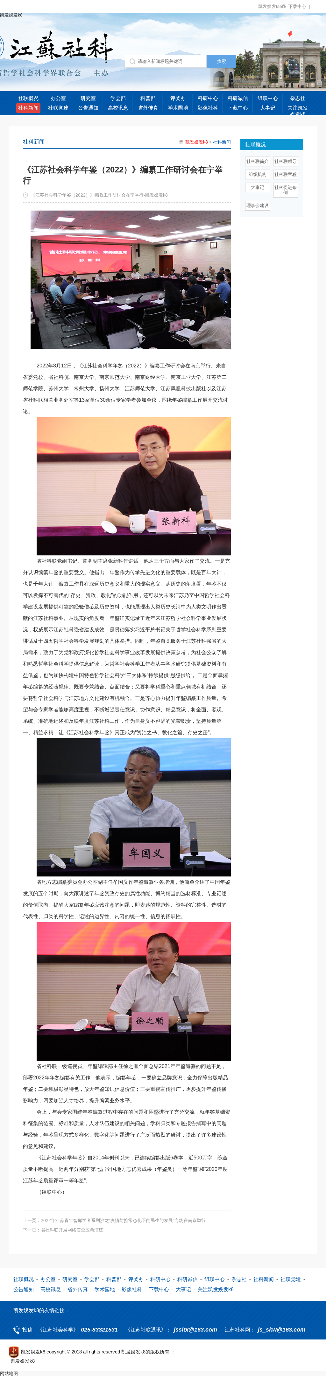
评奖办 (178, 98)
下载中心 (299, 6)
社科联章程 (285, 174)
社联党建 (58, 108)
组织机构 (257, 174)
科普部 (148, 98)
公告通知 (88, 108)
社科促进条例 (285, 190)
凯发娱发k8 (269, 6)
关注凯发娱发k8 (297, 111)
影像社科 (208, 108)
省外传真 (148, 108)
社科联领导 (285, 161)
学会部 (118, 98)
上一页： (114, 1220)
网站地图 (9, 1373)
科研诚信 (238, 98)
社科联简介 (257, 161)
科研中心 (208, 98)
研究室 (88, 98)
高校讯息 (118, 108)
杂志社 (297, 98)
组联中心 (268, 98)
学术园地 (178, 108)
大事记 (267, 108)
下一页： (63, 1229)
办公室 (58, 98)
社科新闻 (28, 108)
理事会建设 (257, 205)
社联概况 (28, 98)
